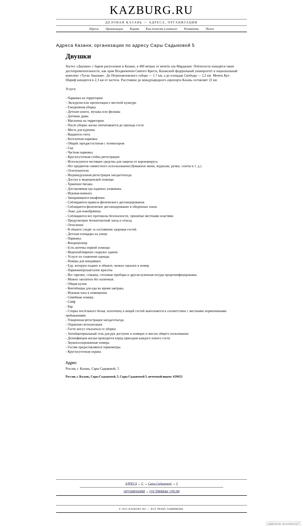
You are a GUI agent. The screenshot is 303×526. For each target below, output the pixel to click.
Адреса (94, 28)
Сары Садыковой (160, 483)
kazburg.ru (151, 10)
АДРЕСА (131, 483)
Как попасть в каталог (161, 28)
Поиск (210, 28)
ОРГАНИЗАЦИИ (134, 491)
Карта (134, 28)
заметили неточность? (283, 524)
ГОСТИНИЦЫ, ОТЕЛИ (164, 491)
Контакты (191, 28)
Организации (114, 28)
